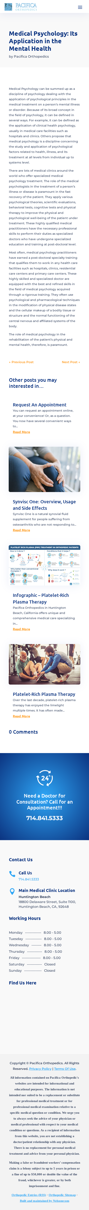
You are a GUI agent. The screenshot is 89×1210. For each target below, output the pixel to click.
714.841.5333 (29, 879)
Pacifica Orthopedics (31, 56)
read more (21, 432)
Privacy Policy (40, 1069)
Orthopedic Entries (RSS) (29, 1195)
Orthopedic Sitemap (62, 1195)
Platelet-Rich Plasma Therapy (44, 694)
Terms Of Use (65, 1069)
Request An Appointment (39, 404)
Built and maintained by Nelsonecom (44, 1200)
